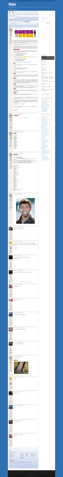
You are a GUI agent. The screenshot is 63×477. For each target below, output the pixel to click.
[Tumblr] (14, 1)
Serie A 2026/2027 (43, 67)
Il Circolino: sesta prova (44, 70)
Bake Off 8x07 (43, 110)
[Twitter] (9, 1)
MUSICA (41, 7)
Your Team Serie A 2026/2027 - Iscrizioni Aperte (47, 81)
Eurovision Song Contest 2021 (45, 119)
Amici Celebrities (43, 147)
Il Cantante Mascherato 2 (44, 130)
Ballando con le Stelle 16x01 (45, 105)
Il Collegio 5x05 (43, 109)
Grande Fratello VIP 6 (44, 157)
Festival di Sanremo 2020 (44, 152)
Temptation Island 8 (44, 145)
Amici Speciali (43, 142)
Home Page (11, 21)
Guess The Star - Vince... (26, 21)
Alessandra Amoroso (44, 64)
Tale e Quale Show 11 (44, 121)
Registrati (47, 18)
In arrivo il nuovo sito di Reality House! (46, 86)
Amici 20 (42, 154)
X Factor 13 (42, 143)
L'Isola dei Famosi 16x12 (44, 100)
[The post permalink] (20, 28)
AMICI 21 (34, 7)
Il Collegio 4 (42, 117)
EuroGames (42, 125)
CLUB (50, 7)
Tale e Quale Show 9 (44, 156)
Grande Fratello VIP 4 (44, 140)
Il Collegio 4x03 (43, 103)
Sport (42, 66)
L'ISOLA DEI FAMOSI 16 (22, 7)
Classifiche (42, 75)
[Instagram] (17, 1)
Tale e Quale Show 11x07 (44, 101)
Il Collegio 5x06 (43, 111)
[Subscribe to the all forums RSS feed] (9, 450)
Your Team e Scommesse (44, 80)
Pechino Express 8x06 (44, 108)
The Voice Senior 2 (43, 146)
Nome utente (43, 10)
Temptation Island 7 (44, 133)
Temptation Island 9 (44, 158)
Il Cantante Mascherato (44, 153)
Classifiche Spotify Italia (44, 61)
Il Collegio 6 (42, 127)
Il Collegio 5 (42, 120)
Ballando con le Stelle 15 (44, 151)
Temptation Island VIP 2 (44, 141)
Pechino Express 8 (43, 118)
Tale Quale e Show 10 (44, 139)
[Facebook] (11, 1)
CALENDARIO (11, 9)
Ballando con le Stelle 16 (44, 135)
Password (42, 13)
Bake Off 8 (42, 138)
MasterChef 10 (43, 126)
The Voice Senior (43, 131)
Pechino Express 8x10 (44, 104)
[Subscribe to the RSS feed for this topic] (37, 23)
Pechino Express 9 (43, 122)
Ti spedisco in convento (44, 116)
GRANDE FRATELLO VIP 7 (14, 7)
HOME (9, 7)
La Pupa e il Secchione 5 (44, 159)
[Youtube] (15, 1)
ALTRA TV (37, 7)
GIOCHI (47, 7)
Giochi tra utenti (20, 21)
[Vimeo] (12, 1)
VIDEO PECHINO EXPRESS (29, 7)
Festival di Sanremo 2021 (44, 150)
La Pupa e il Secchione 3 (44, 132)
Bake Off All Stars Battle (44, 134)
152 (15, 449)
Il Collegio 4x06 (43, 99)
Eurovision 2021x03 (43, 102)
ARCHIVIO (15, 9)
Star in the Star (43, 155)
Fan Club (42, 63)
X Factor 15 (42, 144)
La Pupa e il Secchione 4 (44, 129)
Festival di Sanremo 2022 (44, 128)
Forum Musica (43, 83)
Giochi (15, 21)
